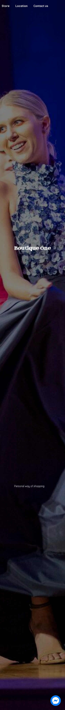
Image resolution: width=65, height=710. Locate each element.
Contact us (40, 6)
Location (21, 6)
